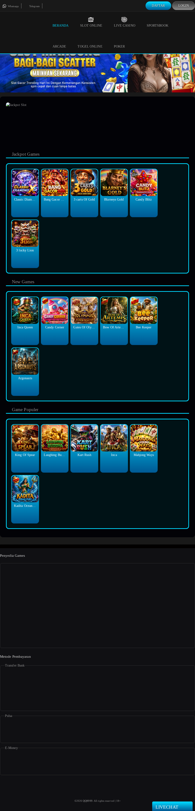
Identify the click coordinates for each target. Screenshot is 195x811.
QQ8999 (88, 800)
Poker (119, 46)
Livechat (167, 807)
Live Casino (124, 25)
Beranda (61, 25)
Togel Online (90, 46)
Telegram (34, 6)
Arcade (59, 46)
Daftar (158, 5)
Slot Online (91, 25)
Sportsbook (157, 25)
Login (183, 5)
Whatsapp (13, 6)
